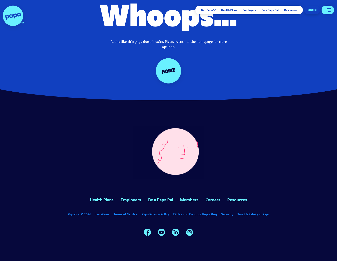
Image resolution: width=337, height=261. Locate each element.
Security (227, 214)
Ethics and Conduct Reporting (195, 214)
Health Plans (229, 10)
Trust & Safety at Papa (253, 214)
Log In (312, 10)
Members (189, 200)
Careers (213, 200)
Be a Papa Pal (270, 10)
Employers (249, 10)
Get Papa (207, 10)
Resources (290, 10)
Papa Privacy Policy (155, 214)
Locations (102, 214)
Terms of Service (125, 214)
